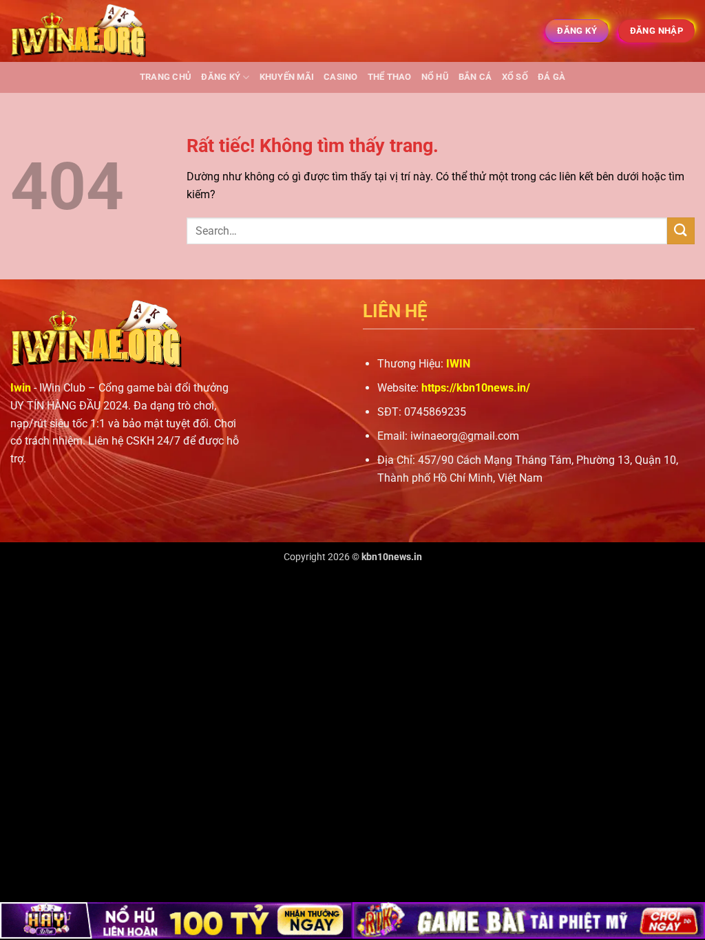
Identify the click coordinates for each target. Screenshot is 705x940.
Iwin (20, 387)
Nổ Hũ (435, 77)
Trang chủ (165, 77)
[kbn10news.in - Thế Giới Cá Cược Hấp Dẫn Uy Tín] (79, 31)
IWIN (458, 363)
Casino (341, 77)
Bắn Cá (475, 77)
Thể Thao (390, 77)
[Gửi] (681, 230)
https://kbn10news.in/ (475, 387)
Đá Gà (551, 77)
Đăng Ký (220, 77)
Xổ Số (515, 77)
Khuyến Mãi (287, 77)
